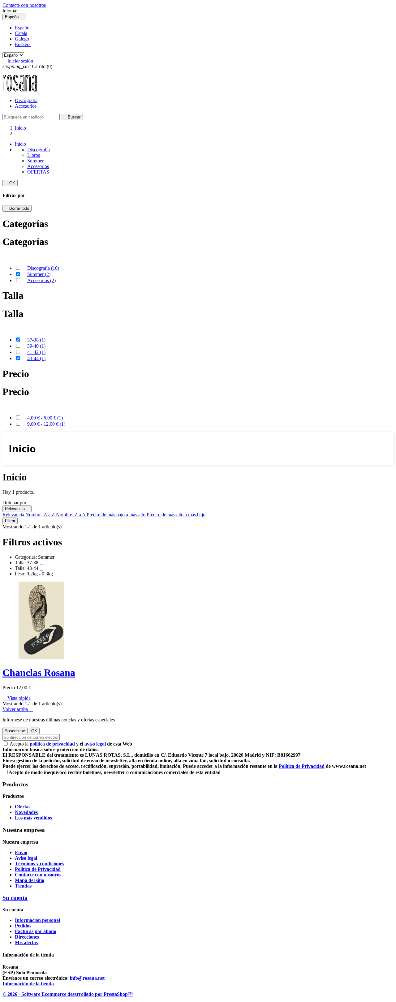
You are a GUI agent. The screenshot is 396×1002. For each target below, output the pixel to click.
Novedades (26, 812)
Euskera (23, 44)
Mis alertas (26, 942)
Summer (35, 160)
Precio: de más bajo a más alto (117, 514)
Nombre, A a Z (40, 514)
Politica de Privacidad (38, 869)
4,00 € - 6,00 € (45, 417)
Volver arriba (17, 709)
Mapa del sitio (29, 880)
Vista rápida (16, 698)
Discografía (26, 100)
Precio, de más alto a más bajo (176, 514)
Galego (22, 38)
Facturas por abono (35, 931)
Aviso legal (26, 858)
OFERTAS (38, 171)
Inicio (20, 144)
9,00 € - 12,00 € (46, 424)
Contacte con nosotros (24, 5)
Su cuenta (15, 898)
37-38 (36, 339)
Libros (33, 155)
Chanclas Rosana (38, 672)
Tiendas (23, 885)
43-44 (36, 358)
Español (23, 27)
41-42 (36, 352)
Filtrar (10, 520)
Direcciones (27, 937)
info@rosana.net (87, 978)
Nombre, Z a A (71, 514)
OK (10, 183)
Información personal (37, 920)
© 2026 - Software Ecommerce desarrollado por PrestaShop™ (67, 994)
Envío (21, 852)
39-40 (36, 346)
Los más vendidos (33, 817)
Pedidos (23, 925)
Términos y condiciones (39, 863)
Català (21, 33)
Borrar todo (17, 208)
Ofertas (22, 806)
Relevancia (17, 508)
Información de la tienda (28, 983)
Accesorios (26, 106)
